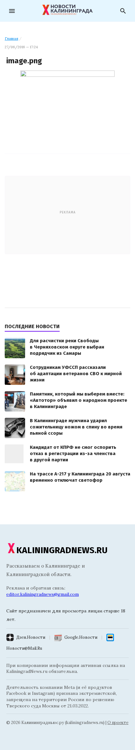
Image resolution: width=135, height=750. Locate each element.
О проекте (117, 722)
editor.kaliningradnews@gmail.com (42, 594)
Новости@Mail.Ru (24, 648)
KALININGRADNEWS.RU (62, 550)
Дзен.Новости (30, 637)
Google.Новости (80, 637)
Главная (11, 38)
